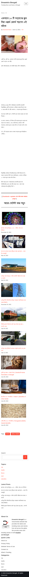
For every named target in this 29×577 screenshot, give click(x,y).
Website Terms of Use (8, 546)
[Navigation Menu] (26, 3)
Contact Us (4, 549)
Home (2, 12)
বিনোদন (2, 473)
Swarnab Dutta (7, 29)
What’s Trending (6, 552)
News (7, 434)
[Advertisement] (14, 87)
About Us (4, 540)
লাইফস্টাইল (3, 479)
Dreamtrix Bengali (11, 573)
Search (3, 453)
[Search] (25, 457)
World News (15, 434)
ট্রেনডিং (3, 470)
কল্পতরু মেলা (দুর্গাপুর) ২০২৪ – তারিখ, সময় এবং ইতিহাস (13, 487)
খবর (6, 12)
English (18, 532)
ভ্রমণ (2, 476)
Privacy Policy (5, 543)
